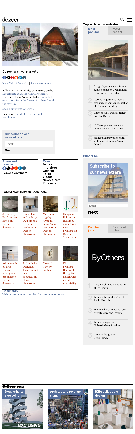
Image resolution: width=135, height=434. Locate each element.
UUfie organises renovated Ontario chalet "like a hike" (109, 127)
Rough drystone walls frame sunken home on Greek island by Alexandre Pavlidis (110, 89)
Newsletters (52, 180)
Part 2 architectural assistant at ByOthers (110, 286)
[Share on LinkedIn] (20, 78)
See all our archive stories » (18, 108)
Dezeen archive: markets (20, 71)
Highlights (17, 386)
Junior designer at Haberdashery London (107, 323)
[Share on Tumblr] (24, 78)
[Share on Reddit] (16, 78)
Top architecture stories (101, 24)
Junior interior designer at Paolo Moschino (109, 298)
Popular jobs (93, 229)
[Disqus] (40, 339)
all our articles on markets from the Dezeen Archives (28, 98)
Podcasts (49, 183)
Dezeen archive (37, 114)
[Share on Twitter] (8, 78)
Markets (21, 114)
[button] (122, 19)
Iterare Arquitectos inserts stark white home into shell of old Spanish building (111, 103)
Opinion (48, 170)
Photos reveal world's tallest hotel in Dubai (110, 114)
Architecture (9, 117)
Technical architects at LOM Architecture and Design (110, 311)
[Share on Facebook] (4, 78)
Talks (47, 173)
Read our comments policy (48, 294)
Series (47, 164)
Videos (48, 177)
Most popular (93, 31)
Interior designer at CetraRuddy (105, 336)
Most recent (117, 31)
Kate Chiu (8, 83)
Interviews (50, 167)
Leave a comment (41, 83)
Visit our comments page (16, 294)
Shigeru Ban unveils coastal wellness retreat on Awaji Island (109, 141)
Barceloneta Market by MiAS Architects (25, 93)
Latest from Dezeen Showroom (24, 192)
